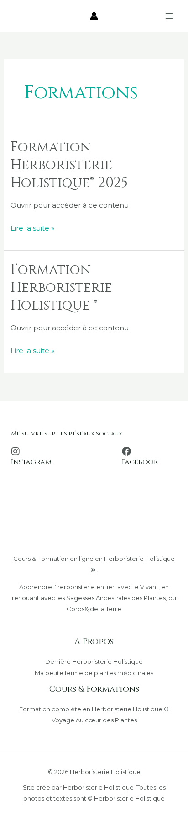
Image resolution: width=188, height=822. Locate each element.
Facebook (140, 462)
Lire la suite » (32, 227)
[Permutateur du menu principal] (169, 16)
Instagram (31, 462)
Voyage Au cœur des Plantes (94, 720)
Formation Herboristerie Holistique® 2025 (69, 165)
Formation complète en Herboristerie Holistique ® (94, 709)
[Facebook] (126, 451)
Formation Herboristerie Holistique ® (61, 288)
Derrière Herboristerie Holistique (94, 661)
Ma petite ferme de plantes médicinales (94, 673)
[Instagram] (15, 451)
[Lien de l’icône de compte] (94, 16)
